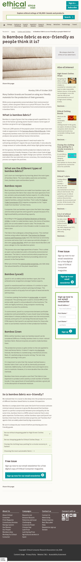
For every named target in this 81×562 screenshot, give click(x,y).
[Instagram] (64, 520)
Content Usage (19, 554)
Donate (44, 529)
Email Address (63, 305)
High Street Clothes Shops (65, 75)
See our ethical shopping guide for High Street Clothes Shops (23, 433)
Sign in (72, 3)
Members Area (8, 532)
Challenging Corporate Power (28, 523)
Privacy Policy (31, 554)
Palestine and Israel (29, 520)
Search (67, 17)
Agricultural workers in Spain (30, 535)
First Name (62, 313)
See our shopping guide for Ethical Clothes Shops (22, 439)
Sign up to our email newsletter (66, 279)
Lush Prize (26, 529)
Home (13, 32)
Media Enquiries (47, 520)
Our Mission (7, 527)
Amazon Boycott (28, 517)
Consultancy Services (10, 522)
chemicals (41, 350)
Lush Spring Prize (28, 532)
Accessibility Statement (57, 554)
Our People (7, 529)
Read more (61, 106)
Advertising (46, 517)
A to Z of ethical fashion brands (64, 215)
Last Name (62, 321)
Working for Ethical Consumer (10, 535)
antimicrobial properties (29, 264)
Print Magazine (8, 520)
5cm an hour (26, 124)
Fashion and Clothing (24, 32)
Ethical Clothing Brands (64, 112)
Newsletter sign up (49, 527)
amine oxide (33, 297)
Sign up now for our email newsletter (23, 475)
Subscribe (72, 7)
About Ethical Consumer (7, 516)
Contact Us (46, 515)
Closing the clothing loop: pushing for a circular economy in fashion (25, 445)
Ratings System (8, 525)
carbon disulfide (17, 243)
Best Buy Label (47, 522)
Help (44, 525)
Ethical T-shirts (63, 176)
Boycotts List (27, 515)
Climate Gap (26, 527)
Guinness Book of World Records (34, 131)
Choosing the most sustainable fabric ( (18, 451)
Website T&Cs (42, 554)
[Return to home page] (19, 5)
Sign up (65, 332)
